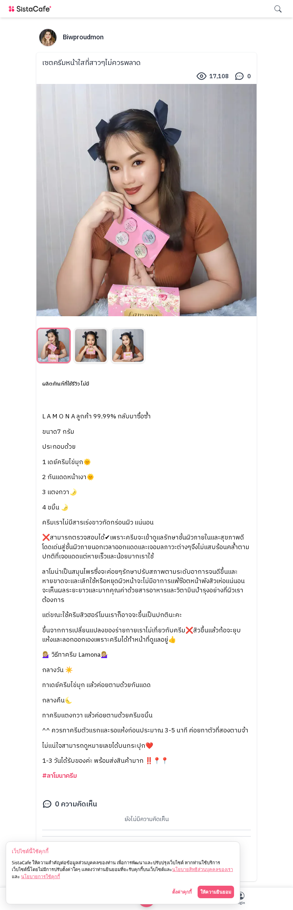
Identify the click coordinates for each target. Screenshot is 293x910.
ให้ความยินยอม (215, 892)
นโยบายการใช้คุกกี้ (40, 876)
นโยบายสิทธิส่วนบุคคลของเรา (202, 869)
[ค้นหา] (278, 9)
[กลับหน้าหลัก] (31, 9)
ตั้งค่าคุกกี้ (182, 892)
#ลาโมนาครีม (59, 776)
